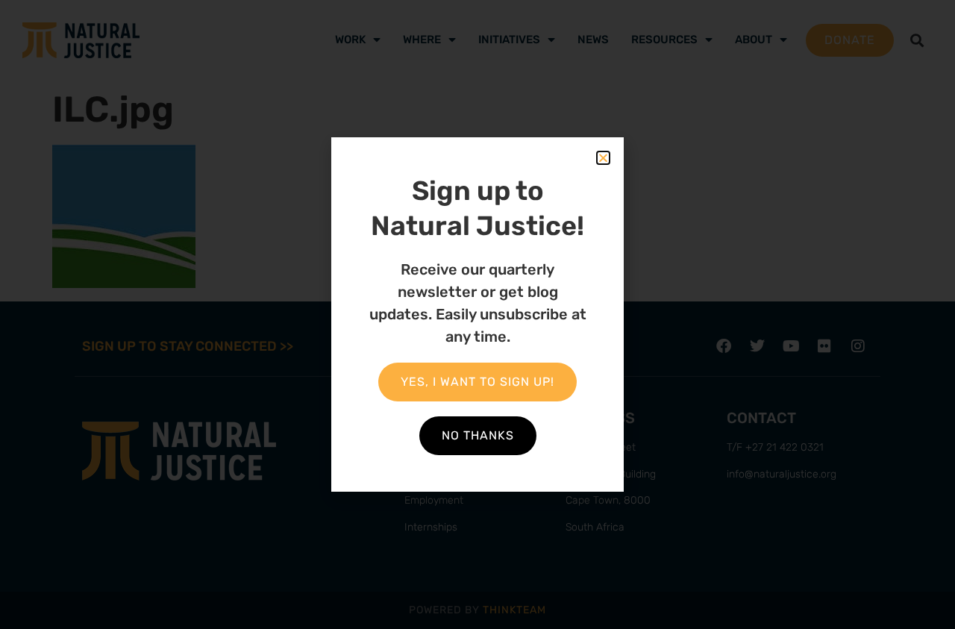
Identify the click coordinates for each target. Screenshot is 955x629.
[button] (603, 157)
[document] (477, 314)
